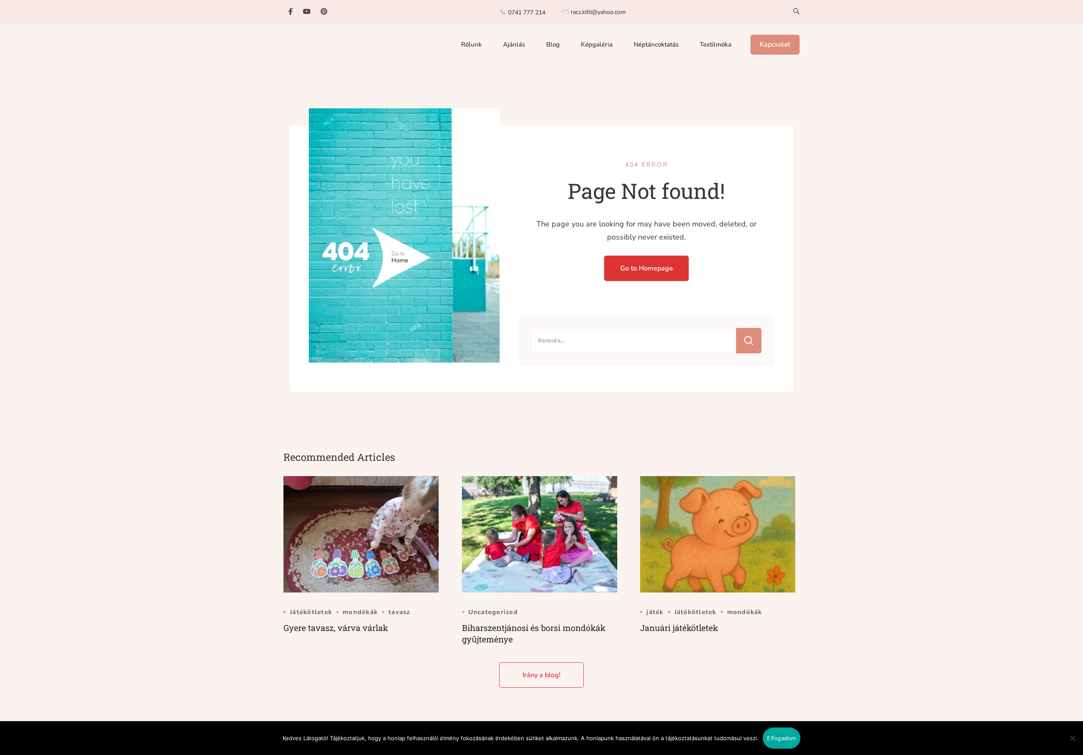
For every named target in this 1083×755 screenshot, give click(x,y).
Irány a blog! (541, 675)
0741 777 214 (526, 12)
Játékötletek (311, 612)
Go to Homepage (646, 268)
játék (654, 612)
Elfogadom (781, 738)
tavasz (399, 612)
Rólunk (471, 44)
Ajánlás (514, 44)
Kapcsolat (775, 44)
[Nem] (1072, 744)
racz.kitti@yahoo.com (598, 12)
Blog (553, 44)
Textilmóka (715, 44)
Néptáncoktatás (656, 44)
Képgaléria (597, 44)
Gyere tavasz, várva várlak (335, 627)
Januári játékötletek (679, 627)
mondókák (360, 612)
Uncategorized (493, 612)
